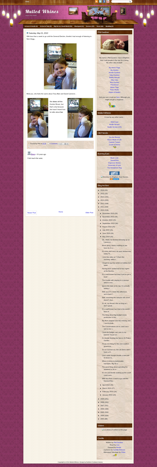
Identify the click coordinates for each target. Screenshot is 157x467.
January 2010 (107, 395)
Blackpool (77, 26)
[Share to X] (63, 144)
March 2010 (107, 388)
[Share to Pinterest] (67, 144)
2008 (102, 402)
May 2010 (106, 237)
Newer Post (31, 213)
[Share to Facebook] (65, 144)
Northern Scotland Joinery (94, 462)
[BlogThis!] (61, 144)
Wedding (108, 26)
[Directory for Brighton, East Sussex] (114, 177)
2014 (102, 197)
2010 (102, 210)
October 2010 (107, 220)
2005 (102, 412)
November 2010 (108, 217)
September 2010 (108, 223)
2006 (102, 409)
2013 (102, 200)
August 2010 (107, 227)
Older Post (89, 213)
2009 (102, 399)
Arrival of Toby (45, 26)
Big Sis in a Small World (61, 26)
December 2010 (108, 213)
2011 (102, 207)
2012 (102, 203)
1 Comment (53, 144)
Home (27, 1)
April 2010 (106, 385)
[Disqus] (60, 179)
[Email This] (59, 144)
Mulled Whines (42, 11)
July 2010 (106, 230)
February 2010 (108, 392)
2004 (102, 415)
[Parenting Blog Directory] (114, 179)
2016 (102, 190)
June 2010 (106, 233)
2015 (102, 193)
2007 (102, 405)
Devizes (88, 26)
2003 (102, 419)
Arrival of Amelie (30, 26)
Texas (98, 26)
